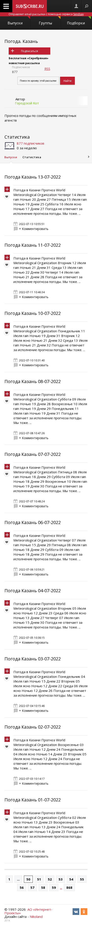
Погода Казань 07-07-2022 (32, 454)
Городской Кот (27, 103)
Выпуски (15, 23)
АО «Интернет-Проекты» (28, 911)
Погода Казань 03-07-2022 (32, 659)
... (18, 879)
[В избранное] (7, 197)
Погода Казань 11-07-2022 (32, 245)
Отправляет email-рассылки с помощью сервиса (46, 14)
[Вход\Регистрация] (76, 6)
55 (82, 879)
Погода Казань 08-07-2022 (32, 381)
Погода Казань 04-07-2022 (32, 591)
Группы (45, 23)
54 (71, 879)
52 (50, 879)
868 (69, 887)
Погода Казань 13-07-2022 (32, 177)
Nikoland (36, 916)
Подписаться (29, 51)
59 (54, 887)
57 (32, 887)
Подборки (76, 23)
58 (43, 887)
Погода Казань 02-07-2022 (32, 727)
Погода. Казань (21, 41)
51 (39, 879)
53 (61, 879)
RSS (47, 68)
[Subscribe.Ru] (29, 6)
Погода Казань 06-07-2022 (32, 522)
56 (22, 887)
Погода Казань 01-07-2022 (32, 800)
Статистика (17, 137)
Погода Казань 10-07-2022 (32, 313)
